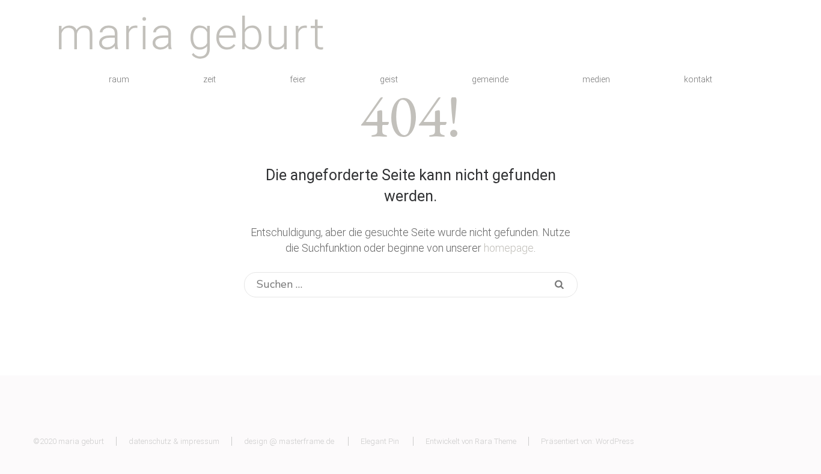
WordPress (615, 441)
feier (298, 79)
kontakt (698, 79)
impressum (199, 441)
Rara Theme (495, 441)
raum (119, 79)
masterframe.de (306, 441)
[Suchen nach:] (395, 285)
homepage (509, 248)
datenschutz (150, 441)
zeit (209, 79)
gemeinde (490, 79)
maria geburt (191, 34)
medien (596, 79)
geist (389, 79)
